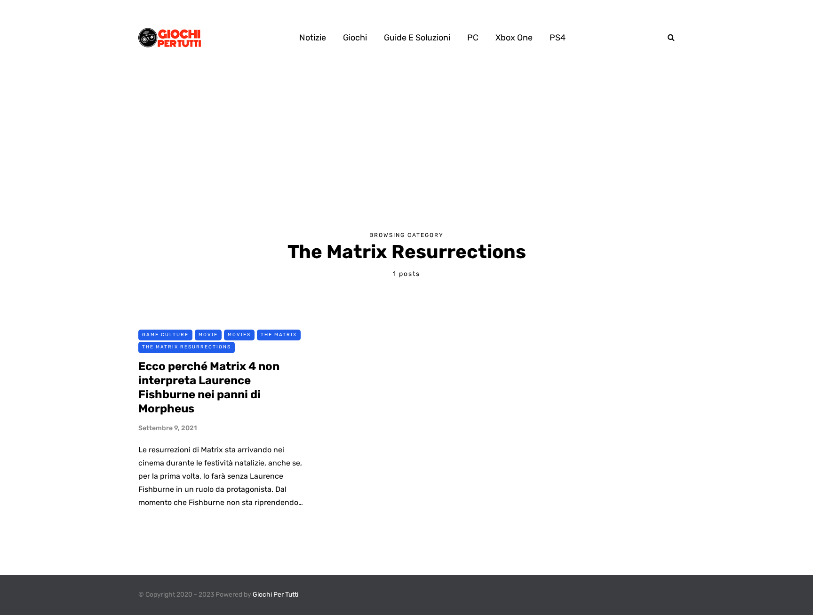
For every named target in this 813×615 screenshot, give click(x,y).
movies (239, 335)
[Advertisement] (406, 146)
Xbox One (514, 37)
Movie (208, 335)
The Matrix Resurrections (186, 347)
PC (472, 37)
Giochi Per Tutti (275, 595)
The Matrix (279, 335)
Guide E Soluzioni (417, 37)
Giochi (355, 37)
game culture (165, 335)
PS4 (558, 37)
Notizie (312, 37)
